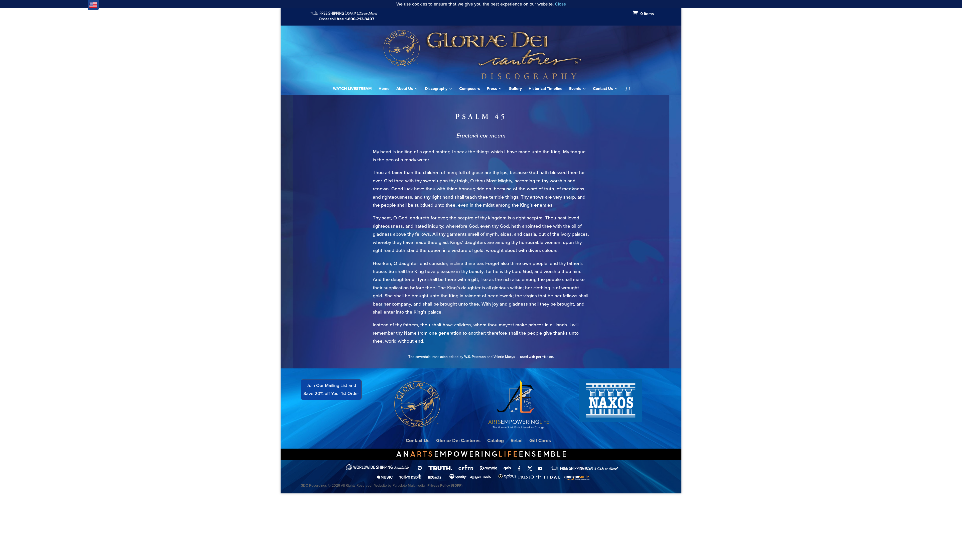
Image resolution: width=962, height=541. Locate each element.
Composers (469, 89)
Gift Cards (540, 440)
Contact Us (603, 89)
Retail (517, 440)
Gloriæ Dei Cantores (458, 440)
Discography (436, 89)
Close (560, 4)
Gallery (515, 89)
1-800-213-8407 (359, 19)
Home (384, 89)
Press (492, 89)
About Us (404, 89)
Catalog (495, 440)
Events (575, 89)
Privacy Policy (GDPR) (444, 485)
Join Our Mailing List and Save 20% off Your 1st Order (331, 389)
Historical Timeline (545, 89)
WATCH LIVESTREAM (352, 89)
